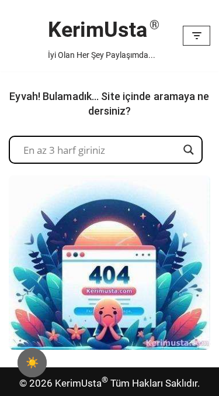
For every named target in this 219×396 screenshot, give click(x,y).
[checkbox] (32, 362)
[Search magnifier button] (188, 150)
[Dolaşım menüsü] (196, 36)
